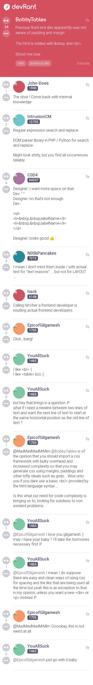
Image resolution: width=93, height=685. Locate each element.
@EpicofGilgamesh (29, 534)
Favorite (83, 63)
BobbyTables (31, 19)
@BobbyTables (64, 451)
